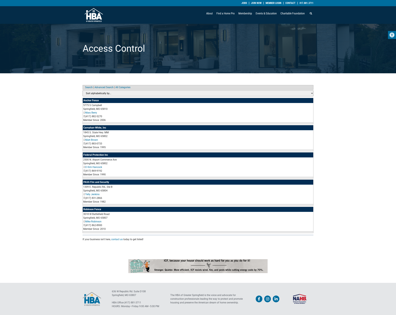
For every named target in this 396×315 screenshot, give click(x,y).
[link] (392, 35)
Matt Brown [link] (91, 139)
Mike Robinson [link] (93, 221)
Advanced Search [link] (104, 87)
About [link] (209, 13)
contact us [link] (117, 239)
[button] (310, 13)
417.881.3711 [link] (306, 3)
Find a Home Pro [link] (225, 13)
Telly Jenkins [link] (92, 194)
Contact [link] (290, 3)
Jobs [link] (244, 3)
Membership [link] (245, 13)
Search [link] (89, 87)
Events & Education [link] (266, 13)
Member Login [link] (273, 3)
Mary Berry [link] (91, 112)
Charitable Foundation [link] (292, 13)
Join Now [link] (256, 3)
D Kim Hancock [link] (93, 167)
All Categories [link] (122, 87)
